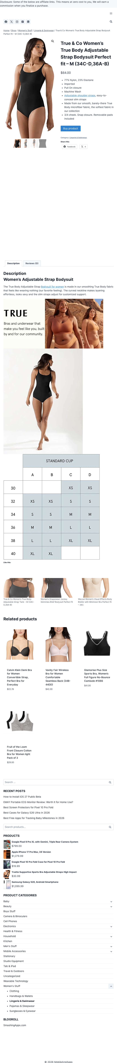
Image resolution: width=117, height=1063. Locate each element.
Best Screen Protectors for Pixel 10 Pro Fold (28, 807)
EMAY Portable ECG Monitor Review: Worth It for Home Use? (38, 802)
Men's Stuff (10, 946)
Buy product (70, 128)
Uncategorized (11, 976)
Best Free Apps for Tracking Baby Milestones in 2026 (33, 818)
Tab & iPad (9, 966)
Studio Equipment (13, 961)
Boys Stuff (9, 911)
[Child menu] (111, 901)
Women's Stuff (11, 986)
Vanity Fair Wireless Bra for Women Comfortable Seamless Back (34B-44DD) (58, 677)
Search (111, 826)
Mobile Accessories (14, 951)
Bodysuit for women (52, 286)
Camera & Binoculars (15, 916)
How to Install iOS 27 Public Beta (22, 796)
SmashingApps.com (14, 1025)
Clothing (14, 991)
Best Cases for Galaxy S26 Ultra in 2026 (26, 812)
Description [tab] (13, 263)
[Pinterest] (22, 21)
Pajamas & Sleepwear (22, 1006)
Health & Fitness (12, 931)
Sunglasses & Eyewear (23, 1011)
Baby (6, 901)
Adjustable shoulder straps (79, 95)
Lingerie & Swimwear (78, 137)
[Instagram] (17, 21)
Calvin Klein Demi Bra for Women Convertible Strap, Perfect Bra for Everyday (19, 677)
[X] (11, 21)
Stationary (9, 956)
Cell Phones (10, 921)
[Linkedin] (28, 21)
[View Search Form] (111, 21)
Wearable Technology (15, 981)
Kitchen (7, 941)
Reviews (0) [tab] (32, 263)
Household (9, 936)
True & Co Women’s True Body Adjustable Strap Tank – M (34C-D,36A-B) (18, 602)
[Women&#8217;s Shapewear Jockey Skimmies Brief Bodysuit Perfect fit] (58, 588)
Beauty (7, 906)
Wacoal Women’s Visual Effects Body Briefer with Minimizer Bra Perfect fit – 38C (95, 602)
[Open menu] (111, 13)
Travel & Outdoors (13, 971)
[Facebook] (5, 21)
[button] (52, 41)
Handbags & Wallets (21, 996)
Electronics (9, 926)
